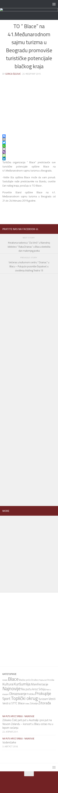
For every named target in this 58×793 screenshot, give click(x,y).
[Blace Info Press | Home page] (23, 4)
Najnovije (11, 688)
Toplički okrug (24, 698)
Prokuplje (43, 693)
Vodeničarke (9, 742)
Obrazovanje (17, 693)
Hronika (50, 679)
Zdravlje (34, 703)
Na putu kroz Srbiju (33, 689)
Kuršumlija (22, 684)
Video (27, 703)
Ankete (4, 680)
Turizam (43, 699)
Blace (13, 678)
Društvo (35, 679)
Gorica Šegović (13, 73)
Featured (43, 679)
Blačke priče (25, 679)
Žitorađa (44, 703)
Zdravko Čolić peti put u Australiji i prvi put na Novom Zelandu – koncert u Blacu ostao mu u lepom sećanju (27, 724)
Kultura (7, 684)
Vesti (52, 698)
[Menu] (54, 4)
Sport (6, 698)
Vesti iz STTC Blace (13, 703)
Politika (31, 694)
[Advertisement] (27, 367)
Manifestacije (39, 684)
